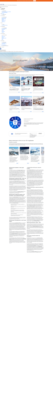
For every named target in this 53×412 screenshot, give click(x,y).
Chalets (3, 19)
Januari (3, 37)
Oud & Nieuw (3, 36)
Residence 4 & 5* (4, 18)
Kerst (2, 35)
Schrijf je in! (40, 133)
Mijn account (3, 8)
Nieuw (10, 87)
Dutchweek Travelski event (36, 226)
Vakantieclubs (3, 21)
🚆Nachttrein (2, 13)
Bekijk (19, 92)
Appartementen (4, 20)
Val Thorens (3, 29)
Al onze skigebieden (4, 28)
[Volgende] (45, 155)
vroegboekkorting (40, 246)
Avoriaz (3, 32)
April (2, 39)
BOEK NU (20, 62)
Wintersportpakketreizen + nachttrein (6, 11)
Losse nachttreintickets (4, 12)
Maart (2, 38)
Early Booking (3, 43)
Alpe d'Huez (3, 31)
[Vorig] (7, 155)
